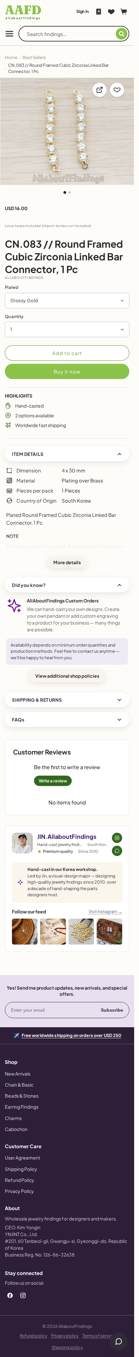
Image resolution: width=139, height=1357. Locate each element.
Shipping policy (67, 1347)
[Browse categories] (9, 34)
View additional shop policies (67, 676)
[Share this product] (99, 90)
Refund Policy (19, 1180)
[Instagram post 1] (24, 931)
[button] (67, 300)
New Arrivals (17, 1074)
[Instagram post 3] (81, 931)
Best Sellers (34, 57)
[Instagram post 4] (109, 931)
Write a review (53, 780)
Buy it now (67, 371)
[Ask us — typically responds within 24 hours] (117, 851)
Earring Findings (21, 1107)
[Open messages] (119, 1341)
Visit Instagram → (105, 911)
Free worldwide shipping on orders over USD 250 (72, 1035)
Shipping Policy (21, 1169)
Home (11, 57)
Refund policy (33, 1335)
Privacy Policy (19, 1191)
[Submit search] (121, 34)
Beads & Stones (21, 1096)
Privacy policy (65, 1335)
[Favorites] (111, 11)
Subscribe (112, 1010)
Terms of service (98, 1335)
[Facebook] (10, 1295)
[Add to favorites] (117, 90)
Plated (12, 287)
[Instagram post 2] (53, 931)
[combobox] (71, 34)
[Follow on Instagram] (117, 838)
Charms (13, 1118)
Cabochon (16, 1129)
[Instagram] (23, 1295)
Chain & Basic (19, 1085)
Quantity (14, 316)
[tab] (64, 192)
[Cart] (123, 11)
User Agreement (22, 1158)
